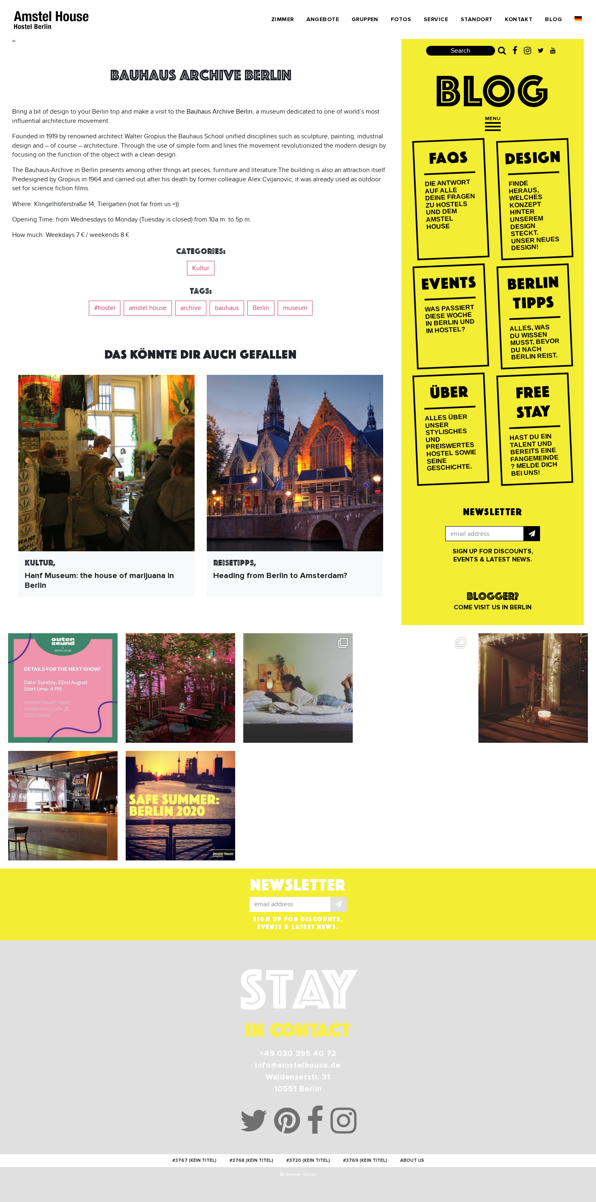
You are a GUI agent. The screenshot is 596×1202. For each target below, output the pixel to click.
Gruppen (365, 19)
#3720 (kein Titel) (308, 1160)
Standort (476, 19)
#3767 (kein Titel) (194, 1160)
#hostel (104, 308)
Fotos (401, 19)
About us (412, 1160)
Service (436, 19)
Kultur (200, 268)
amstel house (148, 308)
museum (295, 308)
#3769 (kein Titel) (365, 1160)
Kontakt (518, 19)
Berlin (261, 308)
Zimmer (282, 19)
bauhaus (227, 308)
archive (190, 308)
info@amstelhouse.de (298, 1065)
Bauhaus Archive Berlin (220, 111)
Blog (553, 19)
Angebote (323, 19)
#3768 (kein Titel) (251, 1160)
